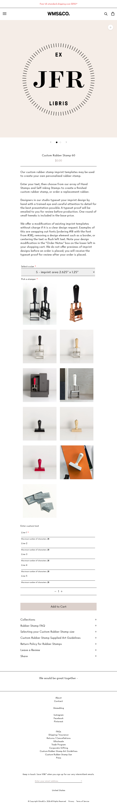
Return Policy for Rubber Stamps (41, 643)
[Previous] (50, 142)
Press (58, 758)
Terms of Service (82, 801)
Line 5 (24, 576)
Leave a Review (30, 650)
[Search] (106, 13)
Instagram (59, 715)
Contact (58, 701)
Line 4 (24, 565)
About (58, 698)
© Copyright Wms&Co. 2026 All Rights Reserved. (47, 801)
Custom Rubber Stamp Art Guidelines (58, 751)
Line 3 (24, 554)
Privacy (71, 801)
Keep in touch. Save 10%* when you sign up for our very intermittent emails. (58, 774)
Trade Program (58, 744)
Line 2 (24, 543)
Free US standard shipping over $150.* (58, 4)
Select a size (27, 266)
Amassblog (58, 708)
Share (24, 656)
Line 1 (24, 532)
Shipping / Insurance (58, 735)
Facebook (58, 718)
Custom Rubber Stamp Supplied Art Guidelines (50, 637)
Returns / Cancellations (59, 738)
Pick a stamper (28, 279)
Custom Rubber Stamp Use (58, 754)
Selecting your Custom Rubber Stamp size (47, 631)
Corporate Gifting (58, 748)
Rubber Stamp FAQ (32, 625)
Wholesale (58, 741)
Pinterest (58, 721)
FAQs (58, 731)
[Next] (66, 142)
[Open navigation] (4, 13)
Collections (27, 619)
